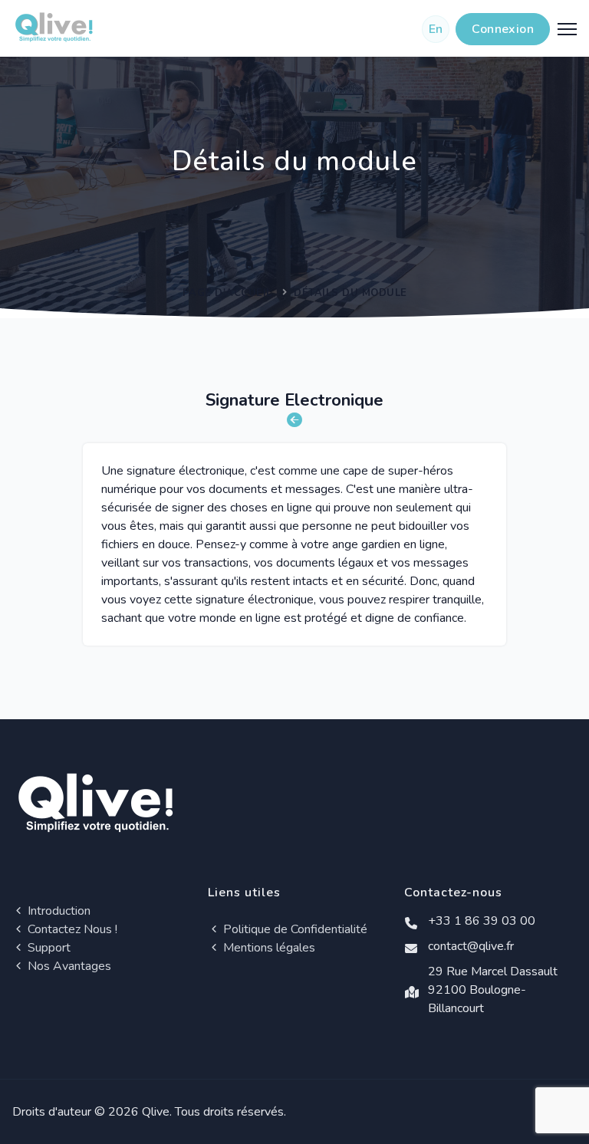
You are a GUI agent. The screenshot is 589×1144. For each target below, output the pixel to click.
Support (48, 947)
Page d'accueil (227, 293)
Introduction (57, 910)
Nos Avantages (68, 966)
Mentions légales (267, 947)
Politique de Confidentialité (293, 929)
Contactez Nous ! (71, 929)
